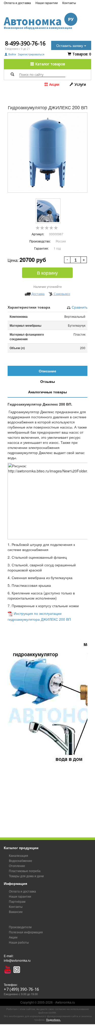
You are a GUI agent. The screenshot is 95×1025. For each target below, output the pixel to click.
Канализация (18, 855)
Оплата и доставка (17, 3)
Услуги (79, 84)
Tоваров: (81, 54)
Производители (20, 927)
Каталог (40, 89)
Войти (12, 54)
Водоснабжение (59, 89)
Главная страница (19, 89)
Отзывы (47, 381)
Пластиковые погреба (25, 871)
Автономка (38, 21)
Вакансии (16, 911)
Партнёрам (17, 901)
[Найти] (12, 74)
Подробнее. (53, 1019)
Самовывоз (61, 293)
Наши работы (19, 942)
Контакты (69, 3)
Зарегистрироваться (31, 54)
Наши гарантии (46, 3)
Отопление (17, 865)
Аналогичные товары (47, 391)
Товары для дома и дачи (26, 876)
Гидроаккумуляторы (24, 93)
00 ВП (66, 619)
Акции (53, 84)
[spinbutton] (75, 260)
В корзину (47, 272)
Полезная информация (26, 932)
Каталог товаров (49, 64)
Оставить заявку (70, 45)
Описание (47, 370)
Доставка (38, 293)
